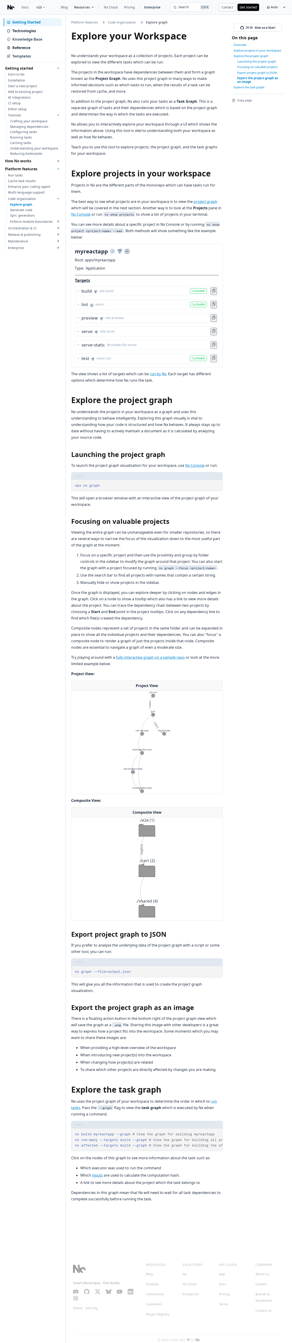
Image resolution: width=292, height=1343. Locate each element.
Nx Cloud (111, 7)
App (222, 1274)
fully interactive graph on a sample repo (150, 657)
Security (91, 1308)
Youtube (152, 1284)
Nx (184, 1274)
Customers (154, 1304)
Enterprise (152, 7)
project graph (205, 201)
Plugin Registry (157, 1314)
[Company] (198, 1340)
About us (262, 1274)
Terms (223, 1304)
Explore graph (157, 22)
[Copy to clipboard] (217, 485)
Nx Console (81, 214)
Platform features (84, 22)
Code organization (122, 22)
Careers (261, 1284)
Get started (248, 7)
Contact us (264, 1310)
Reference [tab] (21, 47)
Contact (227, 7)
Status (78, 1308)
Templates (21, 56)
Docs (25, 7)
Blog (64, 7)
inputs (97, 1175)
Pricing (129, 7)
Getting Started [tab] (26, 22)
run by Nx (158, 373)
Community (155, 1294)
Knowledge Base (27, 39)
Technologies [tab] (24, 30)
